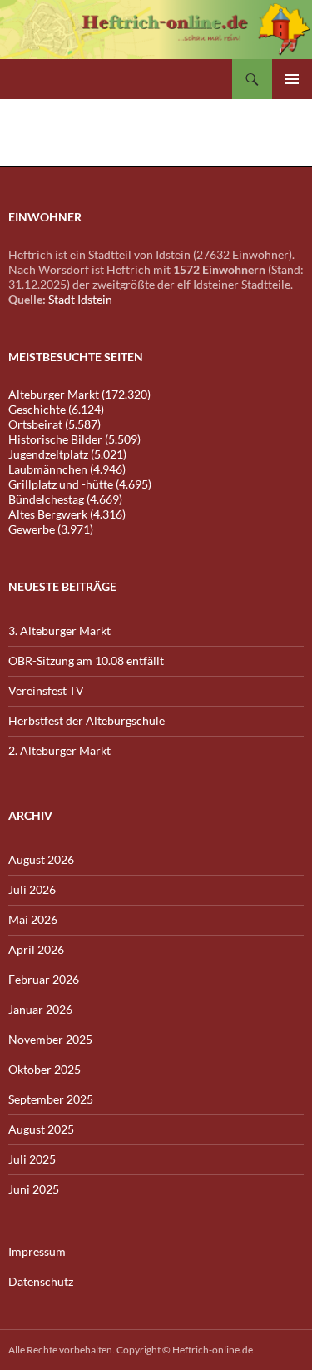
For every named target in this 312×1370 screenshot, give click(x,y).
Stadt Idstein (80, 299)
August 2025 (41, 1129)
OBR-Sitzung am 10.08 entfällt (86, 660)
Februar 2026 (43, 979)
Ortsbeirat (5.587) (54, 424)
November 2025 (50, 1039)
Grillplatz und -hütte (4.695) (79, 484)
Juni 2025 (33, 1189)
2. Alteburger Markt (59, 750)
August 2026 (41, 859)
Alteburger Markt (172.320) (79, 394)
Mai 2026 (32, 919)
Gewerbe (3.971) (50, 529)
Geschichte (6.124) (56, 409)
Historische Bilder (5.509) (74, 439)
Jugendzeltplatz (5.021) (67, 454)
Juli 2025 (32, 1159)
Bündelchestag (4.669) (65, 499)
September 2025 (50, 1099)
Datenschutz (40, 1281)
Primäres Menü (292, 79)
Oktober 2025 (44, 1069)
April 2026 (36, 949)
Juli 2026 (32, 889)
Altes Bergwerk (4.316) (67, 514)
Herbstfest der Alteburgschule (86, 720)
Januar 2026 (40, 1009)
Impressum (37, 1251)
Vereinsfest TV (46, 690)
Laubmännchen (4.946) (67, 469)
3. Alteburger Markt (59, 630)
